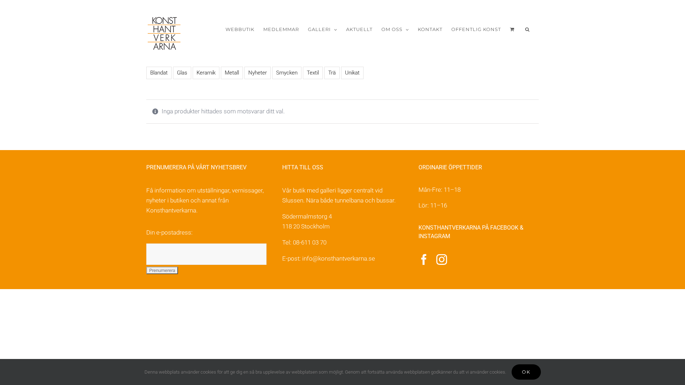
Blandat (159, 73)
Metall (232, 73)
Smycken (287, 73)
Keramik (206, 73)
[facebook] (423, 259)
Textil (313, 73)
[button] (527, 29)
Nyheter (257, 73)
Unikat (352, 73)
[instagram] (441, 259)
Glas (182, 73)
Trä (332, 73)
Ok (526, 372)
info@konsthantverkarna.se (338, 258)
